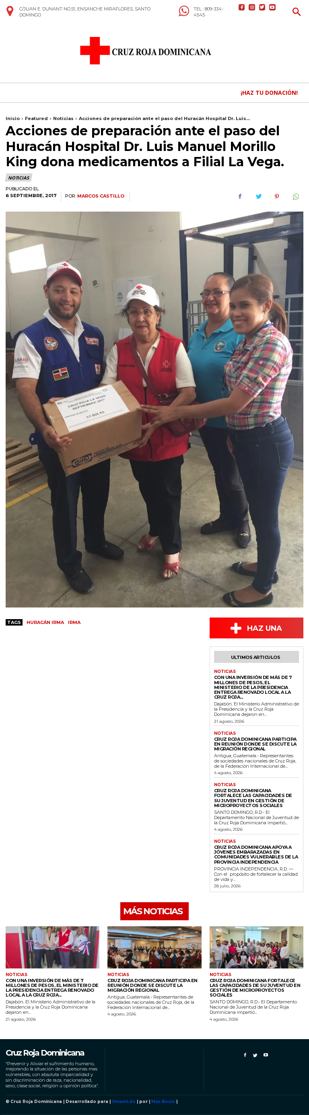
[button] (296, 12)
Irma (74, 622)
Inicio (13, 118)
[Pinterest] (277, 197)
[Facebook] (242, 7)
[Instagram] (252, 7)
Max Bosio (163, 1101)
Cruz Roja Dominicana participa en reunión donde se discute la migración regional (255, 744)
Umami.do (124, 1101)
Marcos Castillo (100, 196)
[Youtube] (272, 7)
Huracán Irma (45, 622)
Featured (36, 118)
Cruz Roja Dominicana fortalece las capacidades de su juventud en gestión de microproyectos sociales (253, 798)
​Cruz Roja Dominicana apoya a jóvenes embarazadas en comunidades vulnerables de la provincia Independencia (256, 854)
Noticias (63, 118)
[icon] (9, 14)
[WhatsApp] (295, 197)
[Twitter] (262, 7)
